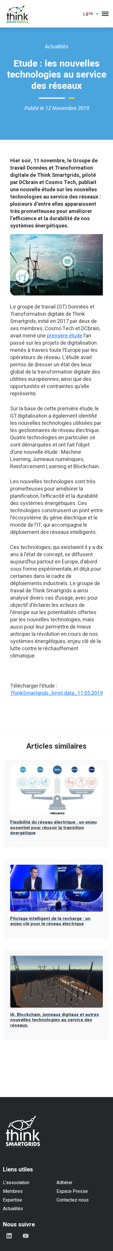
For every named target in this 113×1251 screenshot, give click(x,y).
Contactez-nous (73, 1200)
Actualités (13, 1208)
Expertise (12, 1200)
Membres (13, 1191)
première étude (64, 336)
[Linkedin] (9, 1236)
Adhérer (64, 1182)
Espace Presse (72, 1191)
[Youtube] (25, 1236)
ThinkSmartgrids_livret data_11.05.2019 (56, 693)
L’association (16, 1182)
